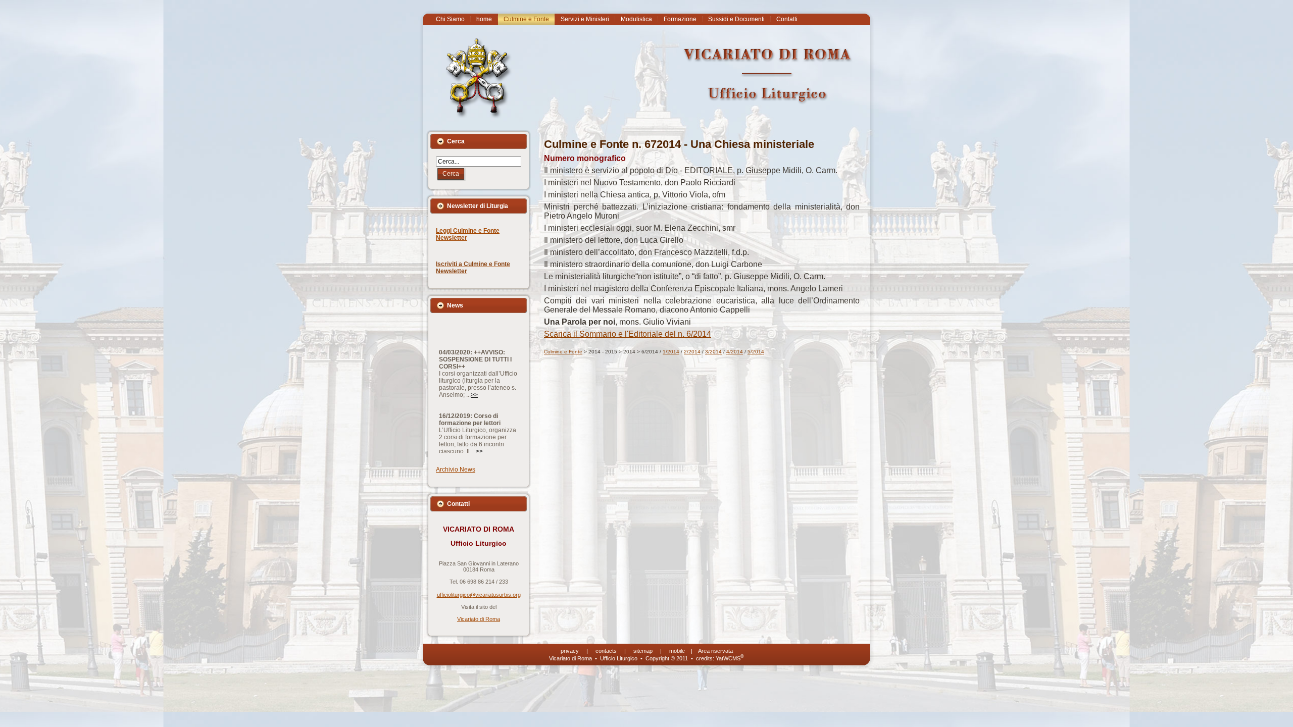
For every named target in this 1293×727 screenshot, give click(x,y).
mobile (677, 651)
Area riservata (715, 651)
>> (474, 375)
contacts (606, 651)
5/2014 (756, 351)
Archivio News (455, 469)
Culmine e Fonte (563, 351)
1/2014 (671, 351)
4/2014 (734, 351)
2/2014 (692, 351)
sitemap (643, 651)
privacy (570, 651)
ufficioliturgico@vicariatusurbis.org (479, 595)
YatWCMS (730, 658)
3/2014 (713, 351)
